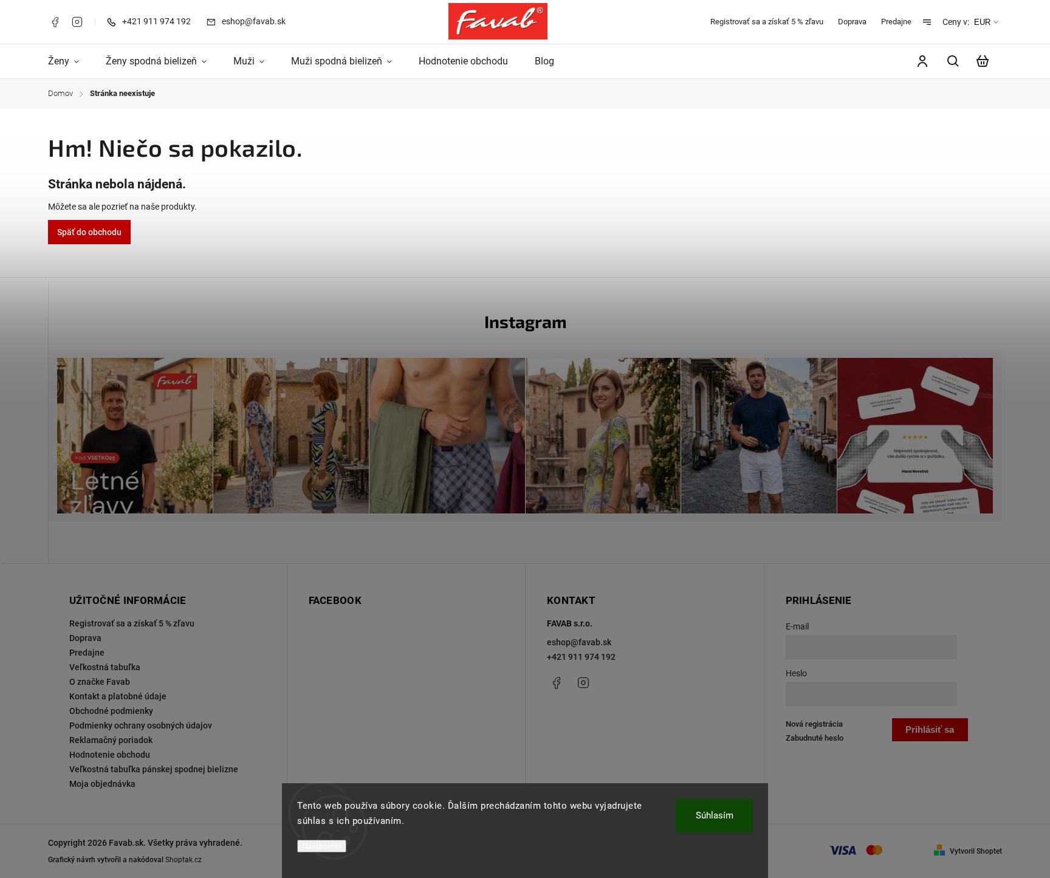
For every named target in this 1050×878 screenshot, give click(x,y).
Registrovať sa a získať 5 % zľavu (766, 21)
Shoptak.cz (183, 860)
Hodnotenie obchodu (109, 755)
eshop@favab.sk (579, 642)
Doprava (852, 21)
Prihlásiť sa (929, 729)
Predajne (896, 21)
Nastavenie (321, 846)
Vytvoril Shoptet (976, 851)
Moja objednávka (102, 784)
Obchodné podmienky (111, 711)
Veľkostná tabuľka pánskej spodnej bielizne (153, 769)
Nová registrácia (814, 724)
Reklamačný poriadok (111, 740)
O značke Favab (99, 682)
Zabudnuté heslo (814, 738)
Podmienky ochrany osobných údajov (140, 725)
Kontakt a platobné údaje (117, 696)
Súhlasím (714, 815)
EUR (982, 22)
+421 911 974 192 (581, 657)
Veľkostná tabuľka (104, 667)
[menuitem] (70, 61)
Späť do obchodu (89, 232)
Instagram (77, 22)
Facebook (54, 22)
